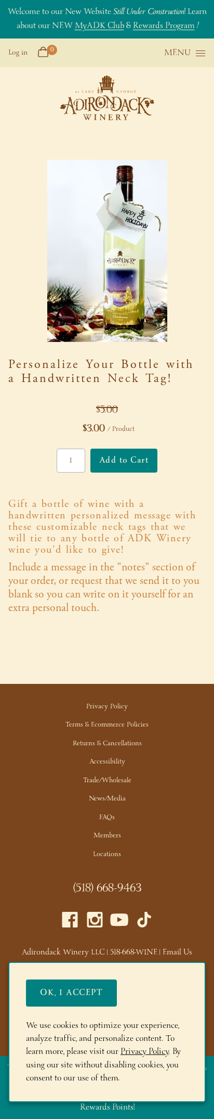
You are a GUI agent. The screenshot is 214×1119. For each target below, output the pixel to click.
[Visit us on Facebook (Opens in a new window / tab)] (70, 922)
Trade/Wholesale (107, 780)
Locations (107, 854)
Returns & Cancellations (107, 743)
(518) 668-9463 (107, 888)
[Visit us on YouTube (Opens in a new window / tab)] (119, 922)
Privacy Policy (107, 706)
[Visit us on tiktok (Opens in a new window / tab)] (144, 922)
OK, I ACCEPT (71, 993)
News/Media (107, 799)
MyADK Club (99, 26)
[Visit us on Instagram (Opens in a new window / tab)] (95, 922)
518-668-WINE (133, 952)
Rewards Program (164, 26)
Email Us (177, 952)
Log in (18, 52)
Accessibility (107, 762)
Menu (177, 53)
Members (107, 836)
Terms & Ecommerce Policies (107, 725)
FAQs (107, 817)
